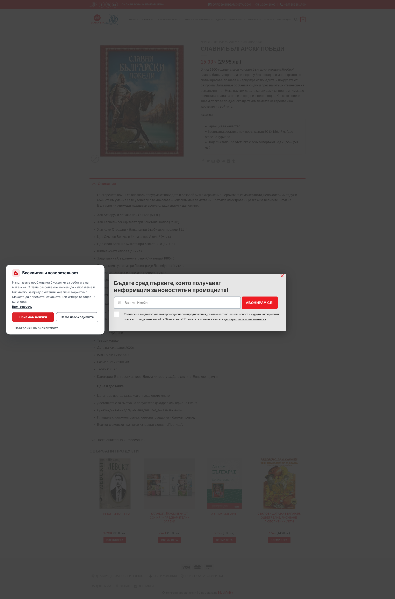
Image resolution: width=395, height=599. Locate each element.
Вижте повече (22, 306)
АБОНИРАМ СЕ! (260, 302)
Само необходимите (77, 317)
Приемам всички (33, 317)
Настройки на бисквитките (37, 328)
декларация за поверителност (245, 319)
